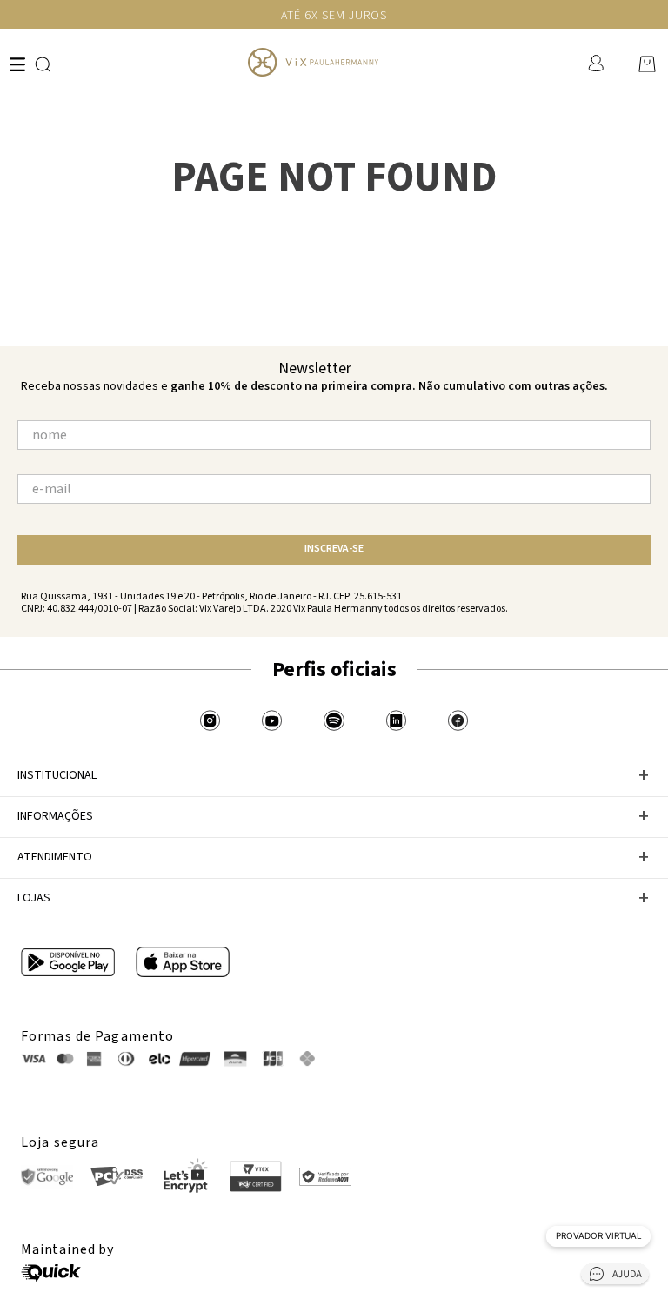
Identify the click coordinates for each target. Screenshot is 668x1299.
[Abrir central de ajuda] (615, 1276)
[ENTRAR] (597, 64)
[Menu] (17, 64)
